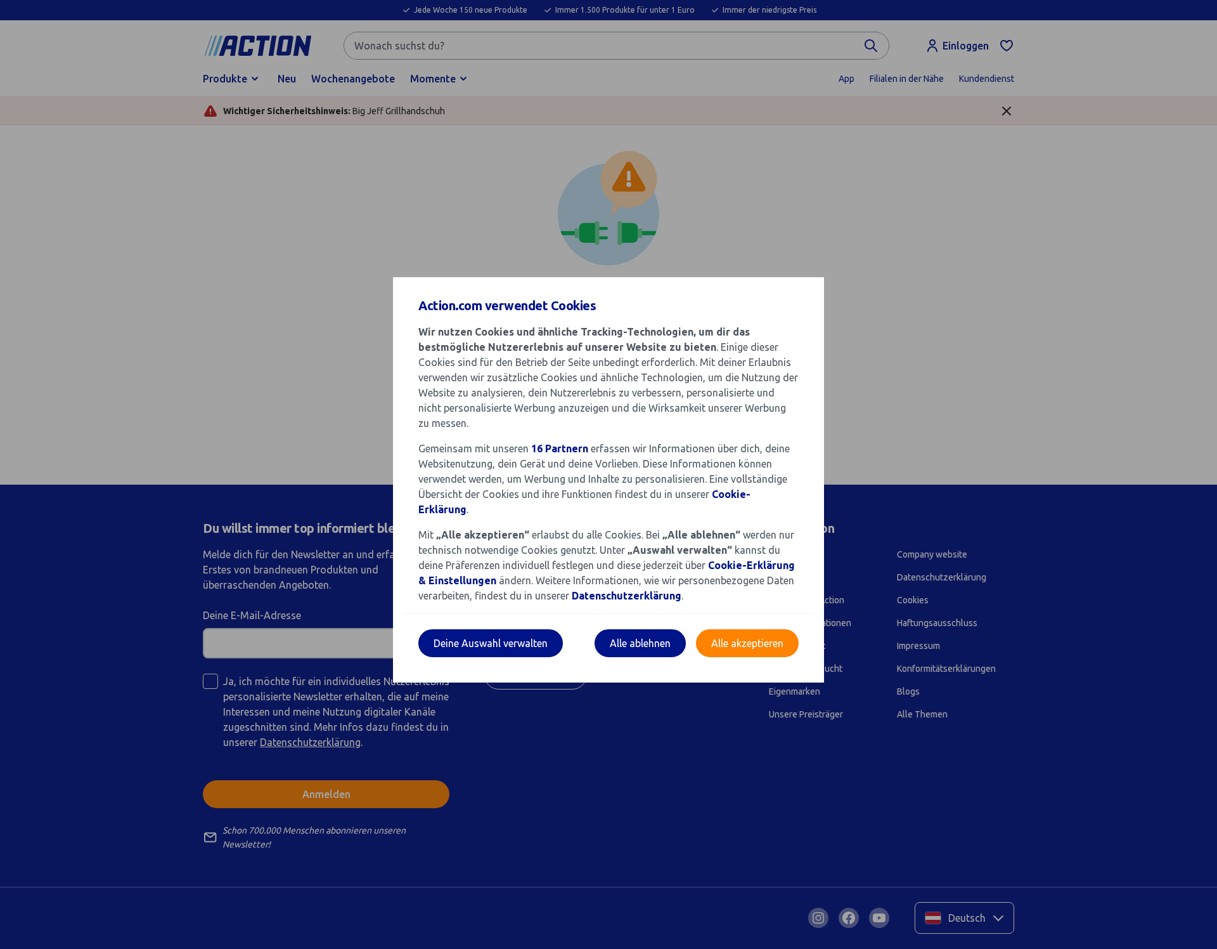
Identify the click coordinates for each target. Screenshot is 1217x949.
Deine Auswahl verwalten (491, 643)
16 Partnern (559, 448)
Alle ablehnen (640, 643)
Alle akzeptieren (747, 643)
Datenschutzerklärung (626, 595)
